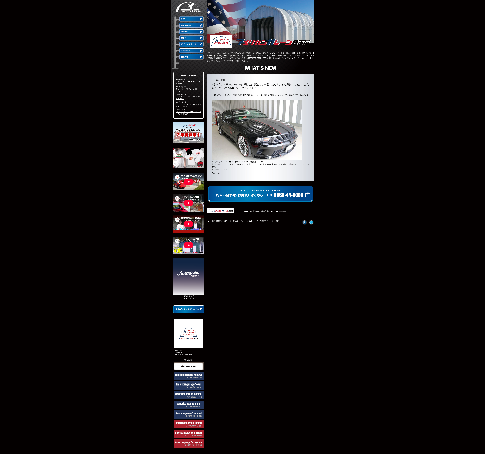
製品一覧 (227, 221)
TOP (208, 221)
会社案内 (275, 221)
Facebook (216, 173)
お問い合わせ (265, 221)
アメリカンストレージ (249, 221)
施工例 (235, 221)
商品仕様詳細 (217, 221)
